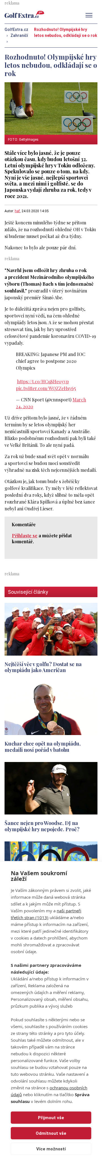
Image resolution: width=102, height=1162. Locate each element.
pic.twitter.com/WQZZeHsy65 (46, 388)
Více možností (51, 1149)
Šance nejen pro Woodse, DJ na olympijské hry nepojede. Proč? (42, 826)
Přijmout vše (51, 1117)
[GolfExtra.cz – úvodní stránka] (24, 14)
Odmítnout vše (51, 1133)
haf (17, 211)
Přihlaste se (24, 535)
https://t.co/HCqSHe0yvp (43, 381)
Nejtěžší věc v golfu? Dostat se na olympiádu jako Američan (43, 667)
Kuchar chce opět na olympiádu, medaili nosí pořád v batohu (43, 746)
